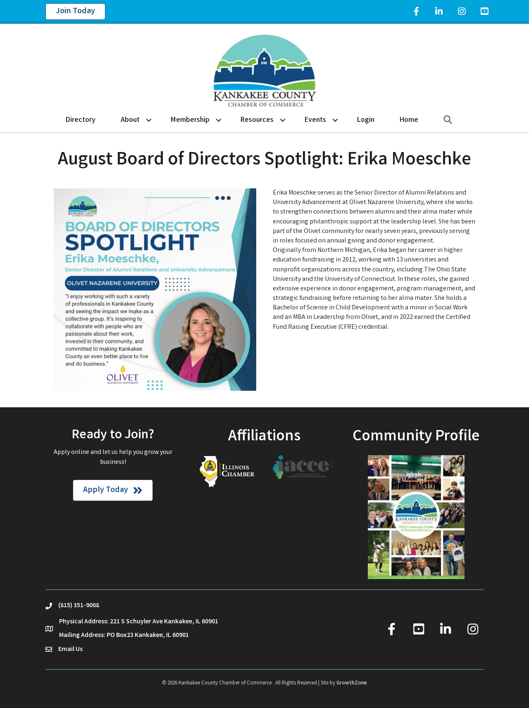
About (130, 120)
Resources (257, 120)
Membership (190, 120)
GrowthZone (351, 683)
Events (315, 120)
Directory (80, 120)
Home (409, 120)
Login (365, 120)
